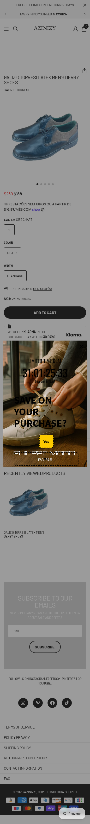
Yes (46, 441)
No (46, 458)
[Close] (81, 347)
